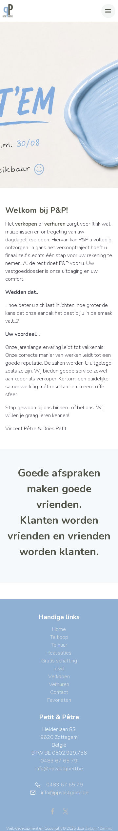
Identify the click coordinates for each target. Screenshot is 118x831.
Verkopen (59, 676)
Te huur (59, 645)
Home (59, 629)
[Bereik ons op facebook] (55, 811)
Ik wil (59, 668)
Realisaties (59, 653)
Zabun (91, 828)
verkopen (26, 224)
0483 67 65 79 (59, 760)
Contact (59, 692)
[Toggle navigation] (108, 11)
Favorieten (59, 700)
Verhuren (59, 684)
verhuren (55, 224)
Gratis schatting (59, 660)
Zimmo (106, 828)
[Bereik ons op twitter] (65, 811)
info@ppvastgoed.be (59, 768)
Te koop (59, 637)
